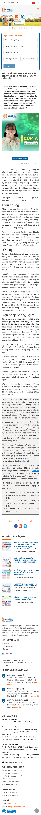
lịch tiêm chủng (29, 458)
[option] (20, 20)
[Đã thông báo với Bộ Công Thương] (9, 811)
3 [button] (14, 28)
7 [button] (24, 28)
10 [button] (31, 28)
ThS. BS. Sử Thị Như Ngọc (24, 577)
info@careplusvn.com (16, 807)
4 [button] (17, 28)
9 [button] (29, 28)
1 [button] (9, 28)
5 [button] (19, 28)
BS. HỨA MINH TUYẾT (23, 591)
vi (37, 2)
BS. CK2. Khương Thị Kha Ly (25, 551)
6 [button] (21, 28)
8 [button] (26, 28)
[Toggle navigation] (38, 9)
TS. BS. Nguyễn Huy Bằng (24, 602)
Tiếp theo (9, 66)
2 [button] (12, 28)
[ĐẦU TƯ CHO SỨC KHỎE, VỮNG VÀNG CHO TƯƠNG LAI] (20, 20)
